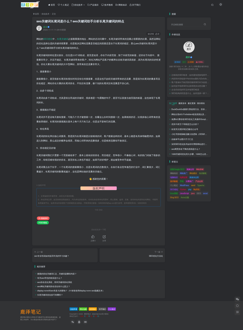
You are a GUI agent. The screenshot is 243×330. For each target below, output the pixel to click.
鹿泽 (45, 26)
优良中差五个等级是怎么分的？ (185, 124)
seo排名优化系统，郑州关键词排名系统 (54, 282)
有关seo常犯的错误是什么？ (49, 277)
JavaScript (184, 193)
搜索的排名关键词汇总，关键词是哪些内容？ (57, 273)
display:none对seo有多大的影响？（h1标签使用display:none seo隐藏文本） (70, 290)
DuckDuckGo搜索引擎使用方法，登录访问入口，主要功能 (196, 109)
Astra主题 (185, 197)
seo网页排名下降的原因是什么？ (185, 149)
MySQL (197, 189)
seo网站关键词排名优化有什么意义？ (53, 286)
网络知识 (174, 173)
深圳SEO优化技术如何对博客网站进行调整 (190, 144)
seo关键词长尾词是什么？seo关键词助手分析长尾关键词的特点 (80, 21)
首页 (36, 13)
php (189, 189)
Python (183, 189)
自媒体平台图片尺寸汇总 (182, 139)
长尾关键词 (62, 38)
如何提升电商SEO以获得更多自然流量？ (189, 85)
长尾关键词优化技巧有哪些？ (50, 294)
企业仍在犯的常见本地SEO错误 (185, 89)
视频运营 (190, 169)
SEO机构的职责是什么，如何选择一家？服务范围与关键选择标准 (190, 93)
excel (205, 193)
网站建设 (193, 173)
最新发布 (182, 103)
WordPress (184, 185)
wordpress (98, 314)
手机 (182, 181)
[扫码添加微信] (237, 299)
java (192, 193)
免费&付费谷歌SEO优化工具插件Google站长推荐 (193, 119)
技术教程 (174, 181)
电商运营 (183, 177)
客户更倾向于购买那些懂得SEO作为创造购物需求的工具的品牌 (190, 82)
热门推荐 (173, 103)
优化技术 (45, 13)
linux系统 (174, 193)
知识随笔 (202, 173)
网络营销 (199, 169)
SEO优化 (47, 38)
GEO (199, 193)
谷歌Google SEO (177, 169)
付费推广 (189, 181)
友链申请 (73, 309)
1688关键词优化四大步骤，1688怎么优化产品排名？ (194, 154)
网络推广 (183, 173)
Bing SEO (174, 197)
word (193, 185)
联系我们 (92, 309)
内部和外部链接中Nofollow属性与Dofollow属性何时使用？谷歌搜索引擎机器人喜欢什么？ (190, 78)
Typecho (200, 185)
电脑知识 (174, 177)
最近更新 (192, 103)
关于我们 (102, 309)
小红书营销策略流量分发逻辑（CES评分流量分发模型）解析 (198, 134)
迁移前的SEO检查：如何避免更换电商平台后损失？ (190, 74)
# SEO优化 (43, 222)
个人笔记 (174, 185)
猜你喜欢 (201, 103)
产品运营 (199, 181)
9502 (178, 62)
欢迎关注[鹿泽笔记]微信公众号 (184, 129)
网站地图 (83, 309)
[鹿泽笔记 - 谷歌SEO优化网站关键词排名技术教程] (31, 311)
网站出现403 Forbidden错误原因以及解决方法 (191, 114)
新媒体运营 (194, 177)
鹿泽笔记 (87, 314)
